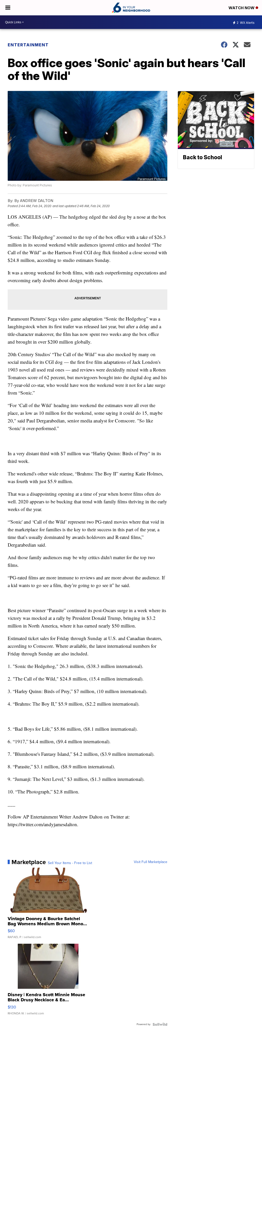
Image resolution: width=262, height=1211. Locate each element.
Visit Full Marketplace (150, 862)
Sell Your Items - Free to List (70, 863)
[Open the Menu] (8, 7)
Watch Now (242, 7)
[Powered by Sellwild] (159, 1024)
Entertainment (28, 44)
